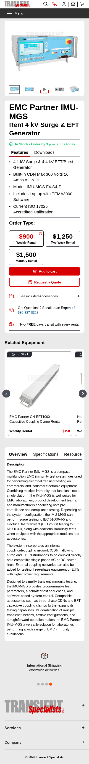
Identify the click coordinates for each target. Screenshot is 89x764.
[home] (17, 4)
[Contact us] (73, 4)
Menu (19, 13)
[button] (82, 4)
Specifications (45, 454)
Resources (74, 454)
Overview (18, 454)
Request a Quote (47, 282)
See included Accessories (49, 296)
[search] (45, 4)
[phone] (54, 4)
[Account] (64, 4)
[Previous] (6, 394)
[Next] (83, 394)
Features (19, 152)
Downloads (44, 152)
